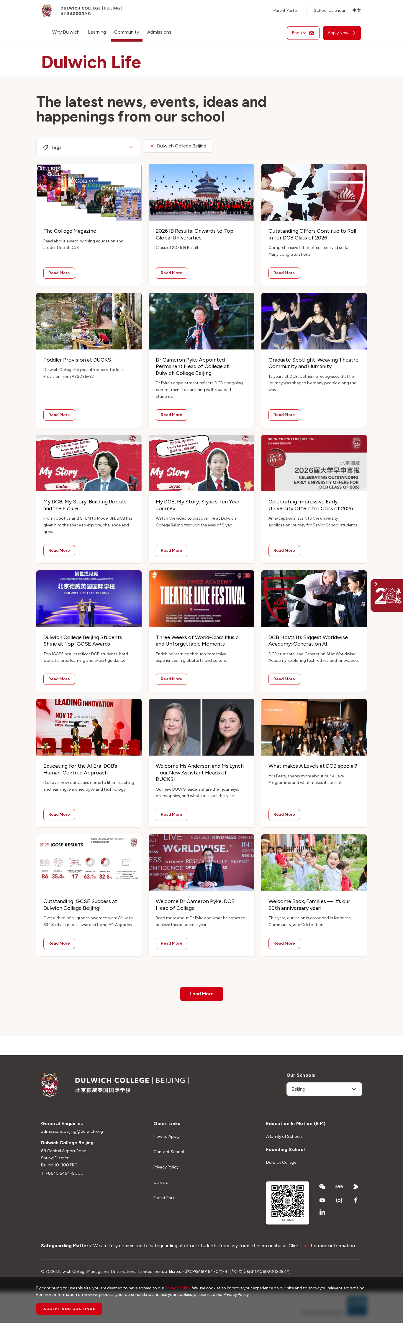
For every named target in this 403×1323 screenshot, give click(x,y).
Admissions (159, 32)
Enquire (299, 32)
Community (126, 32)
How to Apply (166, 1136)
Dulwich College (281, 1162)
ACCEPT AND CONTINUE (69, 1309)
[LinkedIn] (322, 1212)
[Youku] (356, 1186)
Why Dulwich (66, 32)
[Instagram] (339, 1200)
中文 (357, 10)
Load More (202, 994)
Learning (97, 32)
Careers (160, 1182)
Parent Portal (285, 10)
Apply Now (338, 32)
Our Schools (300, 1075)
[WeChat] (322, 1186)
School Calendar (329, 10)
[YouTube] (322, 1200)
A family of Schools (284, 1136)
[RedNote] (339, 1186)
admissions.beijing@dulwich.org (72, 1131)
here (304, 1245)
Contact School (168, 1151)
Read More (59, 272)
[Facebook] (356, 1200)
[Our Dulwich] (373, 595)
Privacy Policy (165, 1167)
